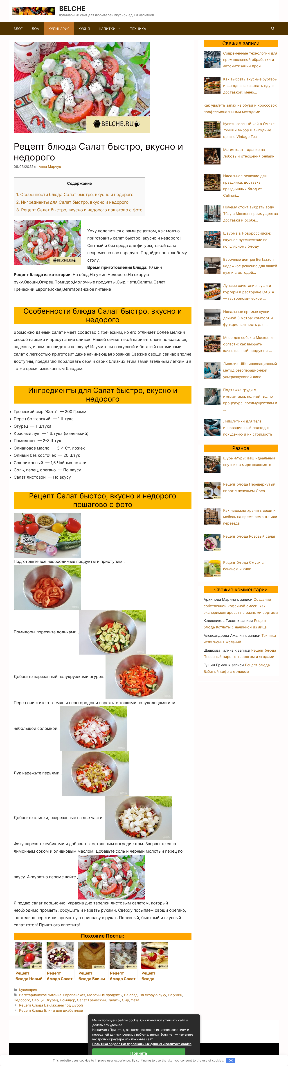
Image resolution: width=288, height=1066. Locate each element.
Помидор (67, 1000)
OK (231, 1060)
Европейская (74, 995)
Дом (36, 29)
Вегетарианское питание (40, 995)
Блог (18, 29)
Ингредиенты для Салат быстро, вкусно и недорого (72, 202)
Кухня (84, 29)
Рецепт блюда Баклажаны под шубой (51, 1005)
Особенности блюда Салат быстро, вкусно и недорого (74, 194)
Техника (138, 29)
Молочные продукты (104, 995)
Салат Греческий (91, 1000)
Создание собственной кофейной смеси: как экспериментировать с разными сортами (241, 606)
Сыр (125, 1000)
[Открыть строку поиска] (273, 28)
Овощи (38, 1000)
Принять (138, 1053)
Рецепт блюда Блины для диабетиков (51, 1010)
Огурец (51, 1000)
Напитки (107, 29)
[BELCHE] (33, 10)
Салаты (114, 1000)
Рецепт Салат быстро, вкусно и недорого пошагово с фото (79, 209)
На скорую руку (153, 995)
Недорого (22, 1000)
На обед (131, 995)
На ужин (175, 995)
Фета (135, 1000)
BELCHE (72, 9)
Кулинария (59, 29)
